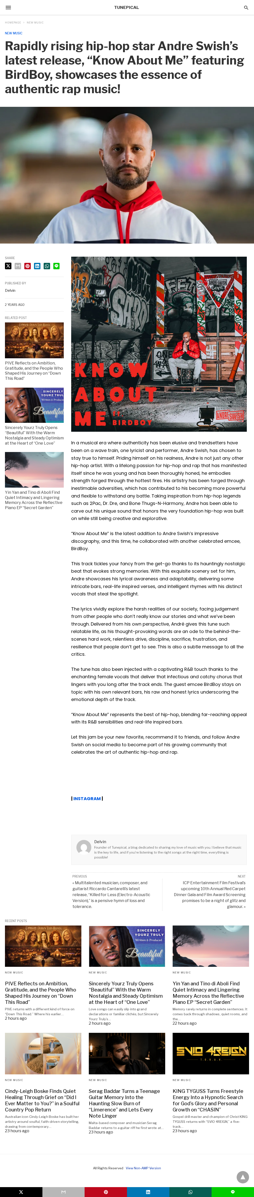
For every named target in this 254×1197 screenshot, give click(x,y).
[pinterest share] (27, 266)
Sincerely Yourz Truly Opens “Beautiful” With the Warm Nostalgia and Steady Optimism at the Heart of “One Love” (34, 435)
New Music (35, 22)
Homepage (13, 22)
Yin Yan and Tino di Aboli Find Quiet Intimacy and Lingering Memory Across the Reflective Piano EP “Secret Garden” (34, 500)
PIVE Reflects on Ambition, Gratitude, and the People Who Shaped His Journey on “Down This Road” (34, 371)
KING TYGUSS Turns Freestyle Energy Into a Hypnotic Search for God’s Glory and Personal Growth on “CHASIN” (208, 1100)
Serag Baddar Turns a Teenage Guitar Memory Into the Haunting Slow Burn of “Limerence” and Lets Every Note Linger (124, 1103)
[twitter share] (8, 266)
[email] (63, 1192)
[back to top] (243, 1177)
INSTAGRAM (87, 798)
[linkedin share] (37, 266)
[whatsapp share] (47, 266)
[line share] (56, 266)
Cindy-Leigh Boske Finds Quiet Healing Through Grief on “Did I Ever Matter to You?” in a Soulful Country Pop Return (42, 1100)
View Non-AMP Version (143, 1168)
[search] (246, 7)
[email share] (18, 266)
